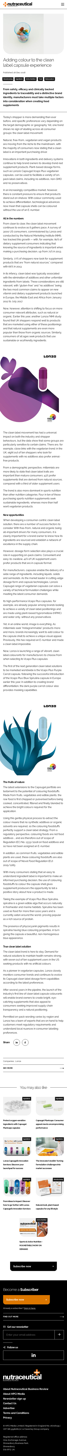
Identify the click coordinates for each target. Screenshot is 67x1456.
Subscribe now (22, 1266)
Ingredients (19, 79)
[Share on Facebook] (25, 1042)
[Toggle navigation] (62, 4)
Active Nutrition (31, 79)
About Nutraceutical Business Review (25, 1389)
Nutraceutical (49, 79)
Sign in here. (30, 1308)
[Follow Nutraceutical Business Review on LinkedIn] (33, 1356)
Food (40, 79)
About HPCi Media (14, 1393)
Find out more (10, 1317)
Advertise (9, 1408)
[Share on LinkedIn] (16, 1042)
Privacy (7, 1417)
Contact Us (9, 1403)
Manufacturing (7, 79)
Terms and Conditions (16, 1413)
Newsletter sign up (14, 1398)
